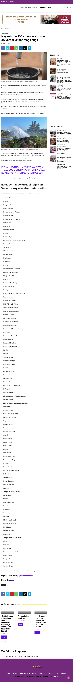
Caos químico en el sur (23, 617)
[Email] (25, 48)
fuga (13, 585)
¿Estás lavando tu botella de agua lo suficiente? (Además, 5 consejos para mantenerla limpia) (7, 623)
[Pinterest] (12, 48)
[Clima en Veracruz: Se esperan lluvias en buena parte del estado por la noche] (53, 88)
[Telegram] (29, 48)
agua (8, 585)
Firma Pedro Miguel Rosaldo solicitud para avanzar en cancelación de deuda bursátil (64, 142)
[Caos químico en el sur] (24, 610)
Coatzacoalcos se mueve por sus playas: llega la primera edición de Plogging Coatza (64, 159)
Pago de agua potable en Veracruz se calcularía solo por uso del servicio (40, 621)
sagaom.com (55, 676)
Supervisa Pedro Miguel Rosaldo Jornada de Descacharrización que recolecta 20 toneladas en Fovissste (64, 80)
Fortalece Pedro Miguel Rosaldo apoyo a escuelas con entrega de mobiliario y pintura (64, 134)
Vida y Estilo (61, 164)
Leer (4, 637)
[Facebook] (62, 8)
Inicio (2, 29)
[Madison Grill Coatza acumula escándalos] (53, 71)
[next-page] (5, 642)
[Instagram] (65, 8)
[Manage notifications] (68, 677)
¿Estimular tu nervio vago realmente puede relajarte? (64, 167)
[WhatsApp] (70, 8)
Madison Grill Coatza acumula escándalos (63, 71)
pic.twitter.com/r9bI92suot (26, 173)
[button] (70, 1)
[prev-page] (2, 642)
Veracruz (7, 29)
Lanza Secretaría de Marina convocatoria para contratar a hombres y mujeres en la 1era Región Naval (64, 63)
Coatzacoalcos (61, 69)
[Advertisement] (61, 42)
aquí (12, 580)
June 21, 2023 (34, 178)
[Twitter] (68, 8)
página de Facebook (25, 576)
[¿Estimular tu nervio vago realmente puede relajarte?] (53, 166)
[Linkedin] (21, 48)
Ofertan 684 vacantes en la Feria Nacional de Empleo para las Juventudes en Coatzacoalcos (64, 151)
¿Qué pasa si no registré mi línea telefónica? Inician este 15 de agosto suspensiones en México (64, 96)
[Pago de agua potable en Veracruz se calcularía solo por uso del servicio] (41, 610)
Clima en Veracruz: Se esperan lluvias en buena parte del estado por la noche (64, 88)
